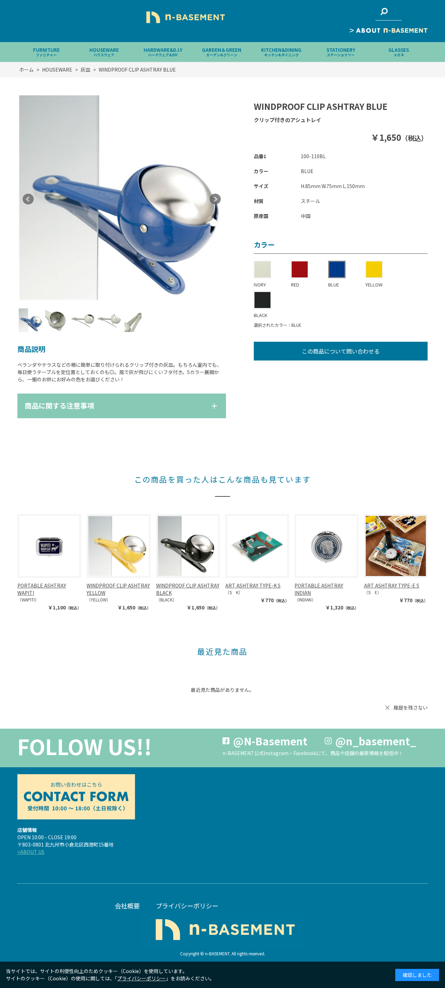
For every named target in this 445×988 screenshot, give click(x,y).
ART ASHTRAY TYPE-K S (253, 585)
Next (215, 199)
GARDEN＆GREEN (221, 52)
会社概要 (127, 905)
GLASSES (398, 52)
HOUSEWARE (104, 52)
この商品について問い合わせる (341, 351)
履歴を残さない (411, 707)
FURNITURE (46, 52)
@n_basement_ (375, 741)
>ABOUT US (30, 851)
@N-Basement (270, 741)
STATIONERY (340, 52)
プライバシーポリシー (187, 905)
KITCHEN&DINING (281, 52)
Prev (28, 199)
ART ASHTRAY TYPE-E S (391, 585)
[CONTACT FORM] (76, 796)
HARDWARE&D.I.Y (163, 52)
